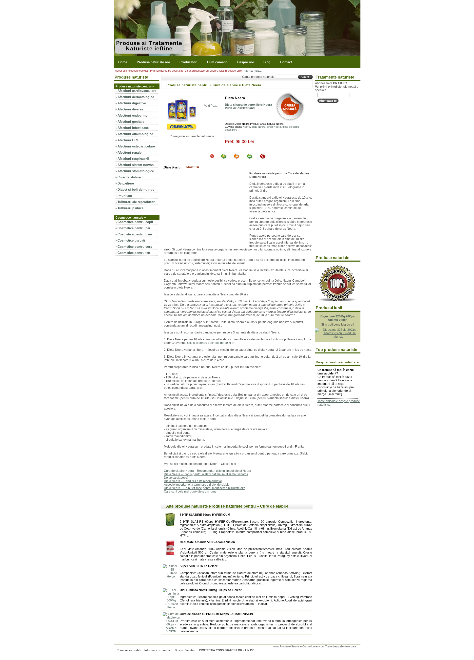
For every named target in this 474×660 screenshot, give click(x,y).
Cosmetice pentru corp (135, 246)
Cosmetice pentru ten (134, 253)
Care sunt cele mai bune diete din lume (190, 491)
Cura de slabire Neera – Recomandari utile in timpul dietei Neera (207, 471)
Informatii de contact (158, 650)
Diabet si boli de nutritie (136, 189)
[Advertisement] (205, 208)
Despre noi (245, 62)
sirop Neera (274, 126)
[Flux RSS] (236, 158)
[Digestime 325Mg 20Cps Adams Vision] (337, 336)
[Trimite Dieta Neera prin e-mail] (250, 158)
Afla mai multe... (253, 70)
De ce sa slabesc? (176, 477)
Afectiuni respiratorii (133, 159)
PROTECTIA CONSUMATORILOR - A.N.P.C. (227, 650)
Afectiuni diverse (130, 109)
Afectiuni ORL (128, 140)
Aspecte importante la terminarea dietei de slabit (196, 484)
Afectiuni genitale (131, 122)
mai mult (334, 394)
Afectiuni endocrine (132, 115)
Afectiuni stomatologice (136, 171)
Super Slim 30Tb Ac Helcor (198, 566)
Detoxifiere (126, 183)
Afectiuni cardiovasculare (137, 91)
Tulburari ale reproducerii (137, 202)
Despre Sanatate (185, 650)
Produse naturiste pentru (135, 86)
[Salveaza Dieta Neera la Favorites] (224, 158)
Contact (286, 62)
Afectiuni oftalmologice (135, 134)
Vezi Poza (210, 105)
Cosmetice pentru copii (135, 222)
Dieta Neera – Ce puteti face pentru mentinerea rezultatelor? (204, 488)
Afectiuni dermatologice (136, 97)
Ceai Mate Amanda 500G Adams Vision (207, 542)
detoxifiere (231, 129)
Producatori (188, 62)
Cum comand (217, 62)
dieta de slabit (290, 126)
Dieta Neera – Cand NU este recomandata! (193, 481)
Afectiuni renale (129, 152)
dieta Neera (258, 126)
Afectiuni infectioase (133, 128)
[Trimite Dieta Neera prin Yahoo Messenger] (263, 158)
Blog (267, 62)
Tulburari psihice (130, 208)
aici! (199, 388)
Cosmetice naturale (131, 217)
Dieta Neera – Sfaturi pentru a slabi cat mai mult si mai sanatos (206, 474)
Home (122, 62)
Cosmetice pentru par (134, 228)
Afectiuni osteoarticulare (136, 146)
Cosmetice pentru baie (135, 234)
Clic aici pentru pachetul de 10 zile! (210, 343)
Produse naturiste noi (153, 62)
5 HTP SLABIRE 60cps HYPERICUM (205, 514)
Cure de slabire (129, 177)
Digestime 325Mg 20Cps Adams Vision (337, 318)
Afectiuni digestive (132, 103)
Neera (246, 126)
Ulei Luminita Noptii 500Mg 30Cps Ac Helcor (211, 590)
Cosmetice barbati (131, 240)
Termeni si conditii (129, 650)
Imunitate (125, 196)
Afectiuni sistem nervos (136, 165)
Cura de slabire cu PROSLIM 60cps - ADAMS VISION (216, 614)
